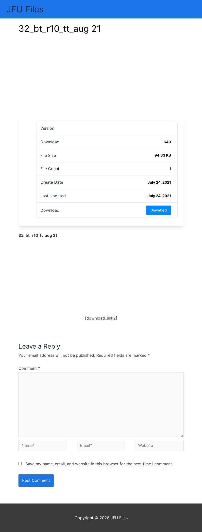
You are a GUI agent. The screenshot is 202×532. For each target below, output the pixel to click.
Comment (29, 368)
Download (159, 210)
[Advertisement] (101, 78)
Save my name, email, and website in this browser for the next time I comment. (99, 463)
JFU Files (25, 9)
